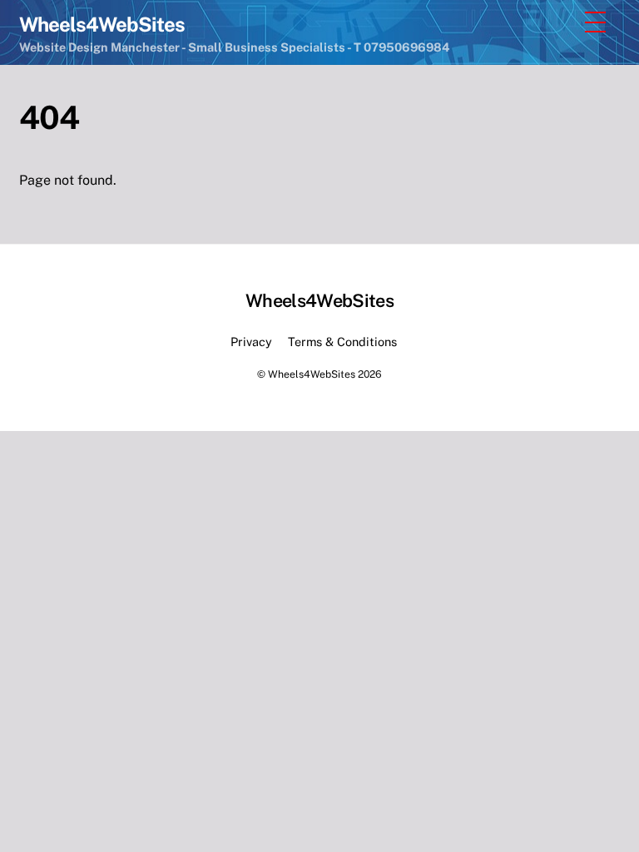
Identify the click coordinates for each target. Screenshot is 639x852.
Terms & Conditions (342, 341)
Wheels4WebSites (311, 374)
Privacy (251, 341)
